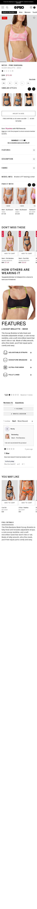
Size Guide (32, 79)
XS (4, 83)
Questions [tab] (19, 403)
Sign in (4, 131)
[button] (18, 71)
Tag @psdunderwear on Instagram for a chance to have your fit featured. (17, 278)
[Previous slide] (29, 89)
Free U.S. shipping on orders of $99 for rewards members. (19, 2)
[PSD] (19, 7)
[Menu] (3, 7)
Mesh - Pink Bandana (18, 438)
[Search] (7, 7)
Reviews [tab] (8, 403)
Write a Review (23, 414)
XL (28, 83)
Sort (14, 421)
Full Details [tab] (8, 522)
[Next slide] (33, 89)
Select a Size (18, 113)
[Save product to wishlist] (34, 17)
